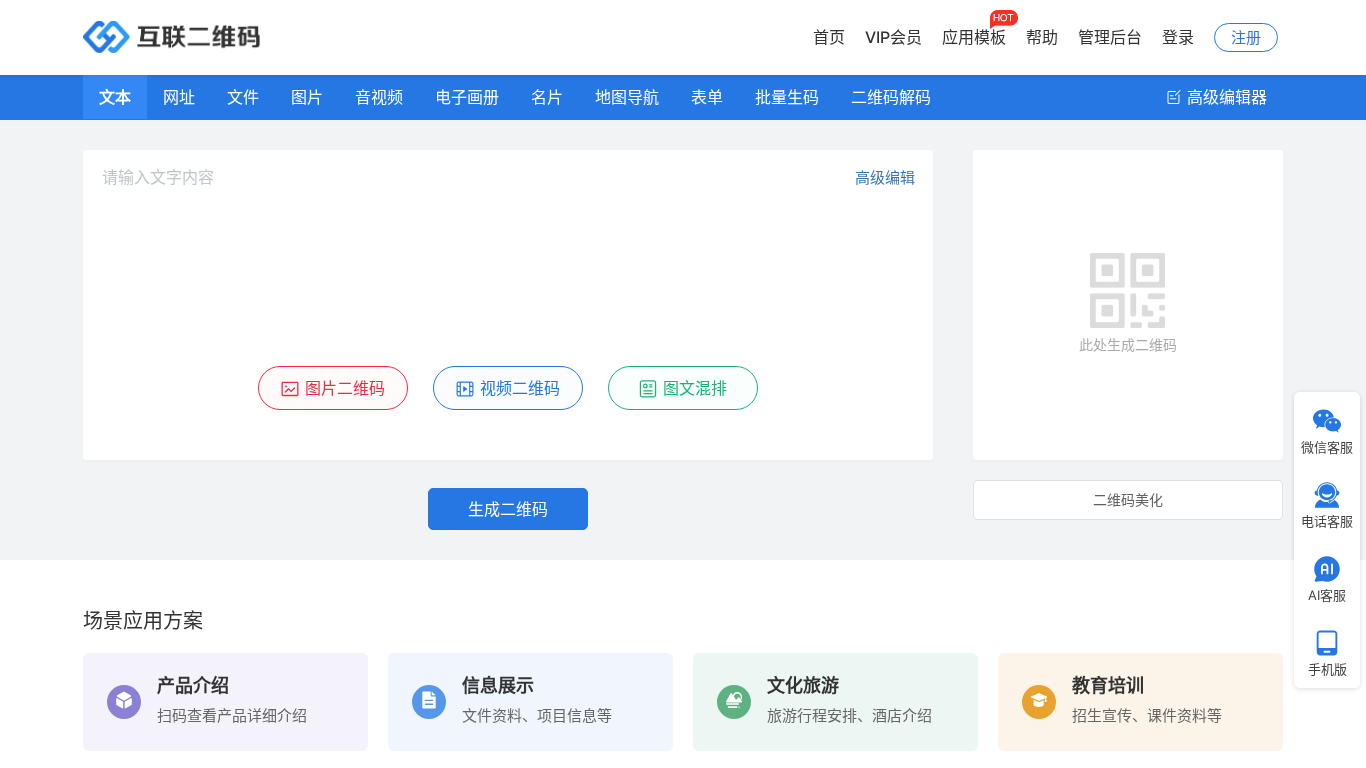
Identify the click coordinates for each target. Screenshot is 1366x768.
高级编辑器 (1224, 97)
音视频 (379, 97)
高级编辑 (885, 177)
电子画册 (467, 97)
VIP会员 (893, 37)
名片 (547, 97)
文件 (243, 97)
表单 (707, 97)
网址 (179, 97)
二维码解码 (891, 97)
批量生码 (787, 97)
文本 (115, 97)
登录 (1178, 37)
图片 (307, 97)
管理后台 (1110, 37)
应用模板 (974, 37)
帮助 (1042, 37)
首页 (829, 37)
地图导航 (627, 97)
